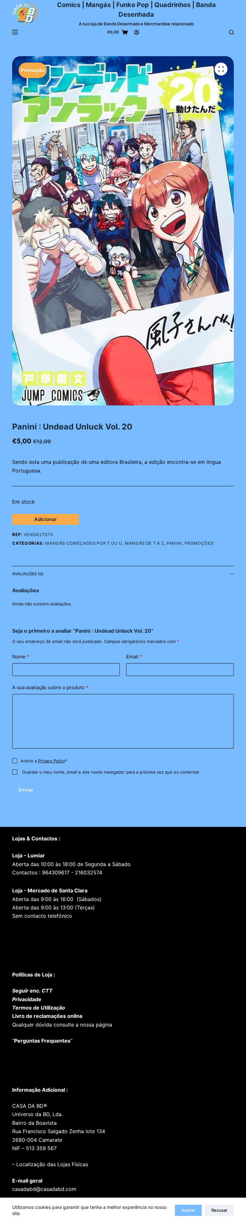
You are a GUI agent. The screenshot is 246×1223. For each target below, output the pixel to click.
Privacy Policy (51, 760)
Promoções (198, 543)
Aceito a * (43, 760)
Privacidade (26, 999)
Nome (20, 657)
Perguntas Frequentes (42, 1040)
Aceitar (188, 1210)
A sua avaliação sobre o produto (50, 687)
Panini (174, 543)
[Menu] (15, 32)
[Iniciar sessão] (136, 32)
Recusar (219, 1210)
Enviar (26, 790)
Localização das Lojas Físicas (51, 1164)
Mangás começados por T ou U (83, 543)
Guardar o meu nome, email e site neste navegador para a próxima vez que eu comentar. (111, 772)
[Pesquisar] (231, 32)
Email (134, 657)
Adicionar (45, 519)
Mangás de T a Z (144, 543)
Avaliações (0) (28, 573)
